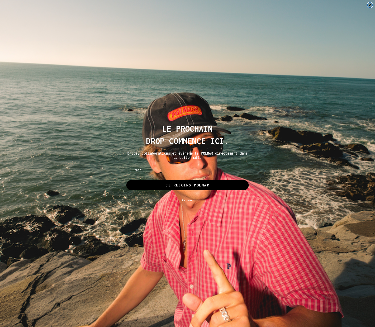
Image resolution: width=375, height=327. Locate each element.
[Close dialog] (369, 5)
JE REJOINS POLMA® (187, 185)
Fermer (187, 200)
